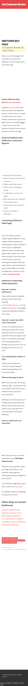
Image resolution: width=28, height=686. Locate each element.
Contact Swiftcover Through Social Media (14, 549)
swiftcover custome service (9, 538)
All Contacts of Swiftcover (10, 525)
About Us (2, 683)
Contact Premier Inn (7, 547)
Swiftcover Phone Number (11, 510)
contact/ (13, 107)
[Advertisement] (14, 25)
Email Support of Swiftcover (11, 516)
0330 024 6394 (15, 274)
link (18, 113)
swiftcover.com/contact (12, 102)
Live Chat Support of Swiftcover (12, 519)
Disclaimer (16, 683)
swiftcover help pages (18, 540)
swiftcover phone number (9, 542)
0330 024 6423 (12, 308)
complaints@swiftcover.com (11, 305)
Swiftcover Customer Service (12, 513)
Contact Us (9, 683)
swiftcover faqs (6, 540)
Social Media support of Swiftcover (14, 522)
